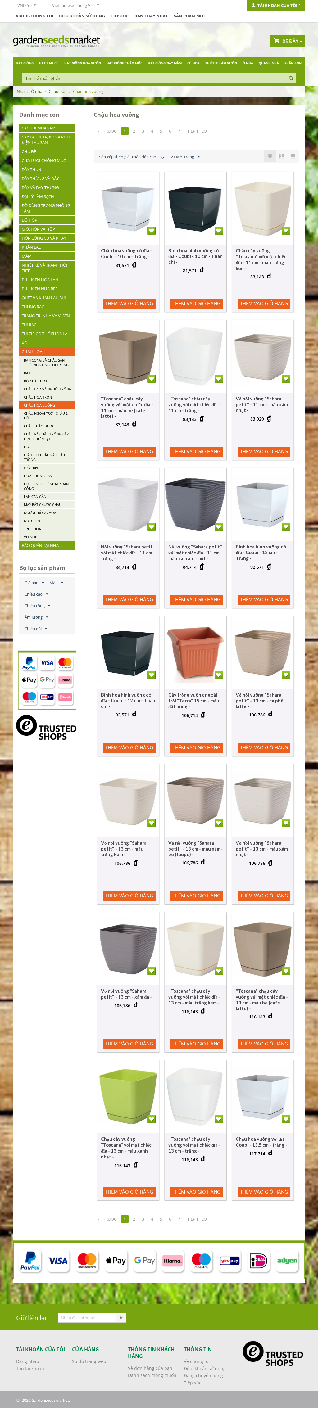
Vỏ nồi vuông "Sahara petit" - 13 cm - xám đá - (126, 994)
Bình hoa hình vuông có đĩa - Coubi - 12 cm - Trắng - (261, 552)
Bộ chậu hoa (36, 381)
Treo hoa (32, 528)
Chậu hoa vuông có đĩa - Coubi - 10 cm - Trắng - (126, 253)
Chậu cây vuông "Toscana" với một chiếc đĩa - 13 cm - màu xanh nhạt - (126, 1147)
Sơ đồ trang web (89, 1361)
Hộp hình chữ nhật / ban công (46, 486)
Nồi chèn (32, 520)
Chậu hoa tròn (38, 397)
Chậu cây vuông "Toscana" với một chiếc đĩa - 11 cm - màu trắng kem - (261, 259)
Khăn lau (31, 247)
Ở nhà (248, 63)
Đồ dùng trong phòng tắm (46, 208)
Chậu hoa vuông (39, 405)
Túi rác (29, 324)
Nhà (21, 91)
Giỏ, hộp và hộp (38, 229)
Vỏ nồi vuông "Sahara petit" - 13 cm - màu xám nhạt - (262, 848)
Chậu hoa (57, 91)
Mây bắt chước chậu (42, 504)
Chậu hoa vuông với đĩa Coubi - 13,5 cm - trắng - (261, 1142)
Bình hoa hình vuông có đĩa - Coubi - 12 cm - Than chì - (128, 700)
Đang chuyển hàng (203, 1376)
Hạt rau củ (49, 63)
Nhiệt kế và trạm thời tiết (44, 267)
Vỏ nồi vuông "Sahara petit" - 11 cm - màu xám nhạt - (262, 404)
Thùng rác (33, 306)
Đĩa (27, 447)
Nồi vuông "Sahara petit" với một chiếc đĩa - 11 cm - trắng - (128, 552)
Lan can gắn (35, 496)
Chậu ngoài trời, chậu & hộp (46, 415)
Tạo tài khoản (30, 1368)
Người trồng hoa (40, 512)
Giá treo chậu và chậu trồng (44, 457)
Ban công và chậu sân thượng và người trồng (46, 362)
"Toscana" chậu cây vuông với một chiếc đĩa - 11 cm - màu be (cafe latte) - (127, 407)
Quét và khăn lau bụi (44, 297)
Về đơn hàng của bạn (150, 1368)
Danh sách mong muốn (152, 1375)
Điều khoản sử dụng (82, 16)
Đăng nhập (27, 1361)
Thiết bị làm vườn (221, 63)
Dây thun (31, 169)
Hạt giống (25, 63)
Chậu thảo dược (39, 426)
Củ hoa (193, 63)
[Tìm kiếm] (291, 79)
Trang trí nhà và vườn (46, 315)
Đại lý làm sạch (38, 196)
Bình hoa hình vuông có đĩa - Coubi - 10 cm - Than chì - (195, 256)
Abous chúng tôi (34, 16)
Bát (27, 373)
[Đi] (121, 1317)
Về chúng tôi (197, 1361)
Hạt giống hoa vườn (82, 63)
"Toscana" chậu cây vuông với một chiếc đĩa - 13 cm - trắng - (194, 1144)
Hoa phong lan (38, 475)
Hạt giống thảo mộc (124, 63)
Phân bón (293, 63)
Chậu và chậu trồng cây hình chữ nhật (46, 436)
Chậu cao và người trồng (47, 389)
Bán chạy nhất (151, 16)
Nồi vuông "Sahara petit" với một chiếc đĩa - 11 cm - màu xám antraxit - (195, 552)
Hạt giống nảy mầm (165, 63)
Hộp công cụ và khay (44, 238)
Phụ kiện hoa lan (40, 279)
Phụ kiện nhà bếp (40, 288)
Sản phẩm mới (189, 16)
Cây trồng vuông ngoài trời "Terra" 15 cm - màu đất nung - (193, 700)
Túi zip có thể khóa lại (45, 333)
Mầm (27, 256)
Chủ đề (29, 151)
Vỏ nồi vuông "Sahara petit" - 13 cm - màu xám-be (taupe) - (195, 848)
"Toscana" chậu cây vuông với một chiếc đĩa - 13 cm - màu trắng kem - (194, 996)
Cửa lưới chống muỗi (45, 160)
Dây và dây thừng (40, 187)
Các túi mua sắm (39, 128)
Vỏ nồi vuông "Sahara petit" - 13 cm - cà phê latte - (260, 700)
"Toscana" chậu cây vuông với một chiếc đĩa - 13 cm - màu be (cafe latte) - (262, 999)
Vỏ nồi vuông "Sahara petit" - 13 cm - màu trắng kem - (124, 848)
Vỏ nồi (30, 537)
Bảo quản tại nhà (40, 545)
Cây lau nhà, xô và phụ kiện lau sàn (46, 139)
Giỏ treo (32, 467)
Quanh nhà (269, 63)
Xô (24, 342)
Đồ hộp (29, 220)
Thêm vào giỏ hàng (129, 303)
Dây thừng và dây (40, 178)
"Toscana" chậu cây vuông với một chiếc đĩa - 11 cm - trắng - (194, 404)
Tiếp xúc (120, 16)
